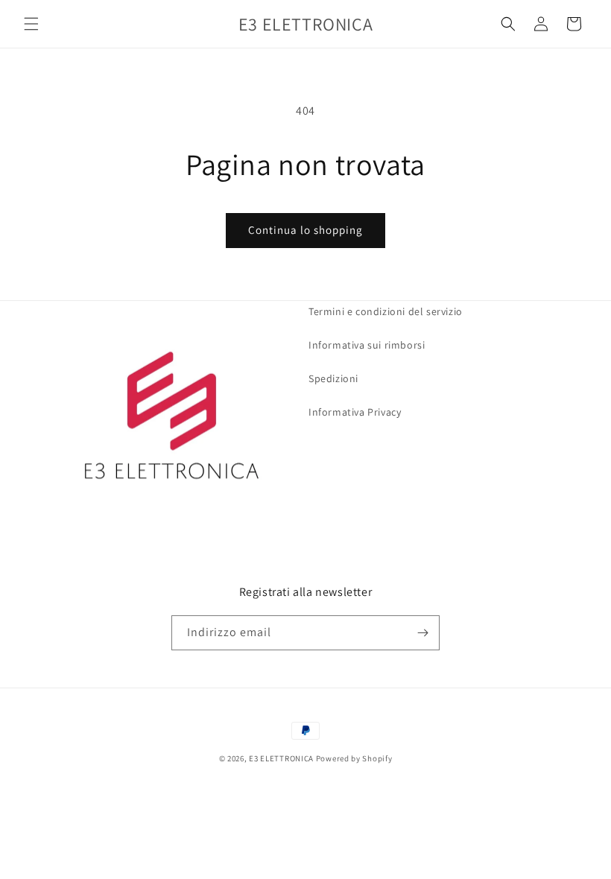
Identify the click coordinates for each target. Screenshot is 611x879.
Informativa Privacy (354, 412)
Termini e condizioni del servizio (385, 311)
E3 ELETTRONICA (281, 758)
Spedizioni (333, 378)
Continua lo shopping (305, 230)
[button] (31, 23)
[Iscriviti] (422, 632)
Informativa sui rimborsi (366, 345)
